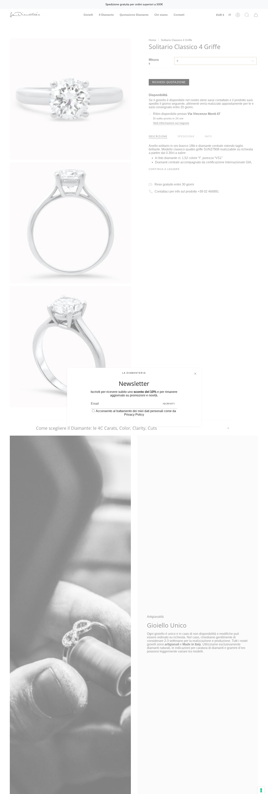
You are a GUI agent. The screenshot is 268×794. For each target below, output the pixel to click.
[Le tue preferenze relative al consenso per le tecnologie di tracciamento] (261, 790)
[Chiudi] (195, 374)
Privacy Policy (134, 414)
